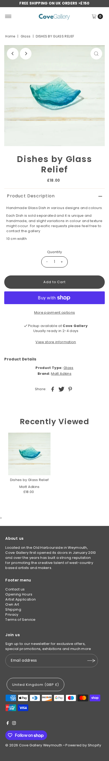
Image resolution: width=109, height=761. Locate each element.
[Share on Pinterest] (70, 389)
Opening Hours (18, 594)
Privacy (11, 614)
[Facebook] (8, 724)
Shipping (13, 609)
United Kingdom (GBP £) (35, 684)
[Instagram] (14, 724)
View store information (55, 342)
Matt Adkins (61, 373)
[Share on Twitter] (61, 389)
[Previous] (13, 53)
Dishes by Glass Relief (29, 480)
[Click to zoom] (96, 53)
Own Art (12, 604)
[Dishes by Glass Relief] (29, 454)
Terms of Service (20, 619)
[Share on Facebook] (53, 389)
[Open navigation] (8, 16)
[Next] (25, 53)
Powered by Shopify (83, 745)
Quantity (54, 252)
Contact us (15, 589)
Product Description (31, 196)
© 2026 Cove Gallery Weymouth (33, 745)
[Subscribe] (91, 660)
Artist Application (20, 599)
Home (10, 36)
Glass (26, 36)
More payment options (54, 312)
